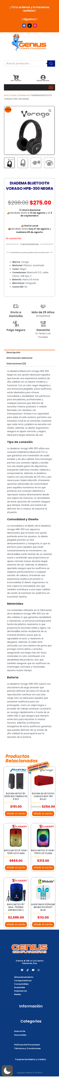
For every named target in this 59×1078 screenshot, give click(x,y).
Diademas (24, 95)
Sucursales (20, 1034)
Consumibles (21, 983)
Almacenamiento (23, 977)
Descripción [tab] (13, 352)
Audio (14, 95)
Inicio (6, 95)
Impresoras (20, 990)
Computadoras (22, 980)
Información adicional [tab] (19, 358)
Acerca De (19, 1031)
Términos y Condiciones (27, 1048)
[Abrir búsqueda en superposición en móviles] (29, 63)
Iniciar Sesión (43, 80)
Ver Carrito (16, 80)
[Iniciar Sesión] (43, 77)
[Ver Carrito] (16, 77)
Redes (17, 994)
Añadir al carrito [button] (16, 813)
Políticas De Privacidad (27, 1044)
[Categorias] (50, 87)
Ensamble (19, 987)
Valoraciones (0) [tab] (16, 363)
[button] (50, 111)
